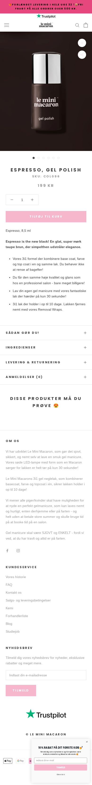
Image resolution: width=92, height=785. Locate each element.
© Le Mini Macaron (46, 734)
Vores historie (16, 577)
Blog (9, 624)
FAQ (9, 585)
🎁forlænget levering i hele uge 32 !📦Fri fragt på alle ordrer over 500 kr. (46, 6)
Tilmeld (21, 690)
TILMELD (60, 767)
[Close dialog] (87, 742)
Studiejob (13, 631)
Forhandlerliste (17, 616)
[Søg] (77, 25)
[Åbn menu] (6, 25)
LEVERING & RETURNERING (33, 362)
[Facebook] (7, 550)
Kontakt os (13, 592)
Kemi (9, 608)
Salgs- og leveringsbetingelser (28, 600)
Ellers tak (61, 774)
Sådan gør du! (22, 332)
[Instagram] (18, 550)
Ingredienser (21, 347)
